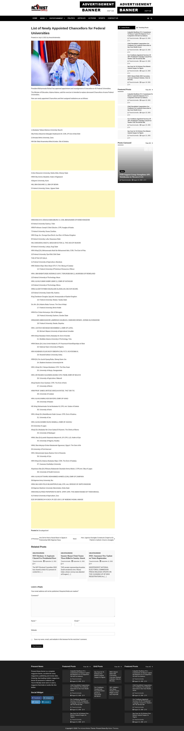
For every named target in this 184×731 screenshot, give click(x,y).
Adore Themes (113, 728)
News (42, 18)
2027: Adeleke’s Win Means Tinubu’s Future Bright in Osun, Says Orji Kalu (114, 691)
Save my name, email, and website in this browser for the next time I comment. (60, 639)
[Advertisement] (73, 114)
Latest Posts (125, 27)
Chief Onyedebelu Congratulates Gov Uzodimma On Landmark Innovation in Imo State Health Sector (139, 45)
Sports (102, 18)
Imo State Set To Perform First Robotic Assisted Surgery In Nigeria (79, 715)
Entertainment (56, 18)
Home (35, 18)
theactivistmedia (54, 37)
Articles (81, 18)
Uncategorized (43, 530)
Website (34, 630)
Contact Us (113, 18)
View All (148, 90)
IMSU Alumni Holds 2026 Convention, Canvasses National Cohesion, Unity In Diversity (139, 77)
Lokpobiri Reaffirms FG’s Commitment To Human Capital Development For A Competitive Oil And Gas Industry (139, 34)
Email (76, 621)
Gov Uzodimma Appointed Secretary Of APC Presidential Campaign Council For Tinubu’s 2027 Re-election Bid (139, 56)
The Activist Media (84, 728)
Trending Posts (143, 27)
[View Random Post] (148, 18)
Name (33, 621)
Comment (35, 595)
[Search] (151, 18)
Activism (92, 18)
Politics (71, 18)
